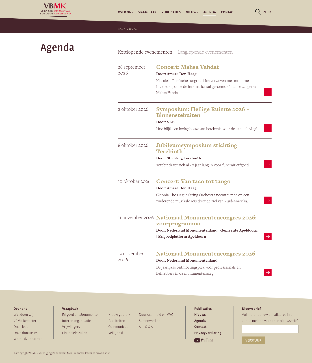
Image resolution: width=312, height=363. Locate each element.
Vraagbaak (147, 12)
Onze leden (22, 327)
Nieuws (192, 12)
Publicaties (171, 12)
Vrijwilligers (71, 327)
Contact (228, 12)
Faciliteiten (116, 321)
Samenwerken (149, 321)
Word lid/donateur (28, 339)
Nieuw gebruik (119, 314)
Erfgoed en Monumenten (81, 314)
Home (121, 29)
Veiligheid (115, 333)
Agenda (209, 12)
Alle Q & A (146, 327)
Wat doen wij (23, 314)
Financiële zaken (74, 333)
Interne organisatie (76, 321)
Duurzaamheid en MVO (156, 314)
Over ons (125, 12)
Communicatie (119, 327)
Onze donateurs (26, 333)
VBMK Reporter (25, 321)
